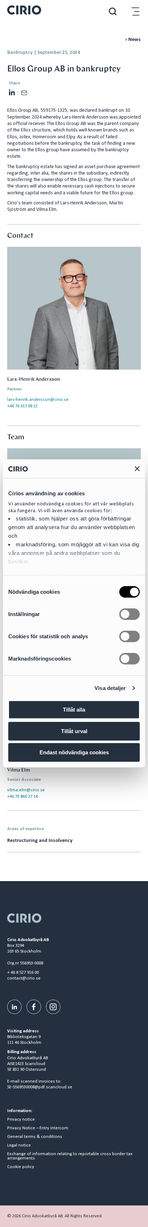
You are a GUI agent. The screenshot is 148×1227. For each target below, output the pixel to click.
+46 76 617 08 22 (22, 406)
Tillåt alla (74, 710)
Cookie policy (20, 1167)
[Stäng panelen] (137, 468)
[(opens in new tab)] (14, 1006)
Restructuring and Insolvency (40, 840)
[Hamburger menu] (135, 11)
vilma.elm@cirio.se (26, 790)
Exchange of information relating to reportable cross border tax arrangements (70, 1156)
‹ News (133, 39)
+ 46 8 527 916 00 (23, 972)
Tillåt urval (74, 731)
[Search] (112, 11)
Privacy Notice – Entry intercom (37, 1128)
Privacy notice (21, 1119)
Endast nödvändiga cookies (74, 752)
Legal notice (19, 1145)
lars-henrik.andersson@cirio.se (38, 399)
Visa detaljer (110, 688)
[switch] (129, 614)
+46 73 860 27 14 (22, 796)
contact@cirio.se (24, 978)
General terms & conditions (34, 1137)
